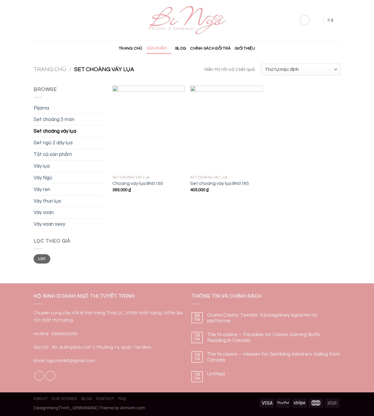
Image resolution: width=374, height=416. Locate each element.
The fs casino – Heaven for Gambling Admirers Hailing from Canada (273, 357)
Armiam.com (132, 408)
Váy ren (42, 189)
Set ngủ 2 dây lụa (53, 142)
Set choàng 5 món (54, 119)
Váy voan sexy (49, 224)
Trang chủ (130, 48)
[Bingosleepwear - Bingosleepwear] (187, 20)
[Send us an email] (50, 376)
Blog (180, 48)
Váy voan (44, 212)
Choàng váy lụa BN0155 (137, 183)
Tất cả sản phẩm (53, 154)
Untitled (216, 374)
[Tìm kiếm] (316, 20)
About (40, 399)
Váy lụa (42, 166)
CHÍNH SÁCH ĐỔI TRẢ (210, 48)
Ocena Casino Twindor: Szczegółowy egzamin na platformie (262, 318)
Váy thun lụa (47, 201)
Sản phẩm (157, 48)
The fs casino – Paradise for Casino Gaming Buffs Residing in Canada (263, 337)
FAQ (122, 399)
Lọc (42, 259)
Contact (105, 399)
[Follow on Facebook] (39, 376)
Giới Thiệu (245, 48)
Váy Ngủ (43, 177)
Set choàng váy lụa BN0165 (219, 183)
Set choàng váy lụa (55, 131)
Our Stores (64, 399)
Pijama (41, 108)
